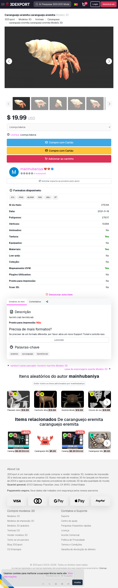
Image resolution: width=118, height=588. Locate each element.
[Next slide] (109, 61)
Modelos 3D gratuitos (18, 525)
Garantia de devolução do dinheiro (78, 549)
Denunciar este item (61, 294)
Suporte (65, 516)
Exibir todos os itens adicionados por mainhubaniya (59, 383)
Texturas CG (13, 530)
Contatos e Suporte (74, 511)
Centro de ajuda (69, 520)
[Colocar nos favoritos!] (25, 403)
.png (21, 197)
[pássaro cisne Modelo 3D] (18, 399)
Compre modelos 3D (21, 511)
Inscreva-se (109, 4)
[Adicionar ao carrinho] (19, 403)
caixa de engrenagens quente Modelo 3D (85, 369)
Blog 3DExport (14, 544)
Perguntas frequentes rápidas (76, 525)
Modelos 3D (13, 516)
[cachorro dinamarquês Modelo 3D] (45, 399)
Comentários (35, 301)
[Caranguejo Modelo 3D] (99, 440)
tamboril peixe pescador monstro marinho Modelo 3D (39, 365)
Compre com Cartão (60, 142)
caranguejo (27, 354)
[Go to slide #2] (39, 103)
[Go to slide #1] (21, 103)
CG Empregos (14, 549)
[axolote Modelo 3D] (72, 399)
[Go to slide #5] (95, 103)
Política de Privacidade (73, 539)
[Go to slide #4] (76, 103)
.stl (13, 197)
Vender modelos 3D (17, 535)
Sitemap (103, 568)
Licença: (15, 134)
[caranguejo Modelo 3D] (45, 440)
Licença (65, 530)
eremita (14, 354)
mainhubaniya (31, 169)
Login (95, 4)
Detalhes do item (17, 301)
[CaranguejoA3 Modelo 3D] (72, 440)
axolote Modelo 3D (70, 410)
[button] (107, 402)
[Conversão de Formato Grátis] (55, 197)
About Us (13, 469)
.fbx (40, 197)
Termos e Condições (71, 544)
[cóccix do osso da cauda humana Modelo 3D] (99, 399)
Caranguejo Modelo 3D (99, 451)
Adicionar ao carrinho (61, 158)
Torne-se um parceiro (18, 539)
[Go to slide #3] (58, 103)
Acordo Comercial (70, 535)
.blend (30, 197)
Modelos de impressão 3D (20, 520)
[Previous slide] (9, 61)
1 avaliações (39, 173)
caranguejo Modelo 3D (45, 451)
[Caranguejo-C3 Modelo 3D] (18, 440)
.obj (48, 197)
